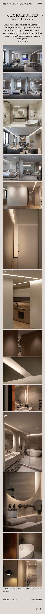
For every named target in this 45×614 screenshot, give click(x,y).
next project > (36, 599)
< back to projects (10, 599)
